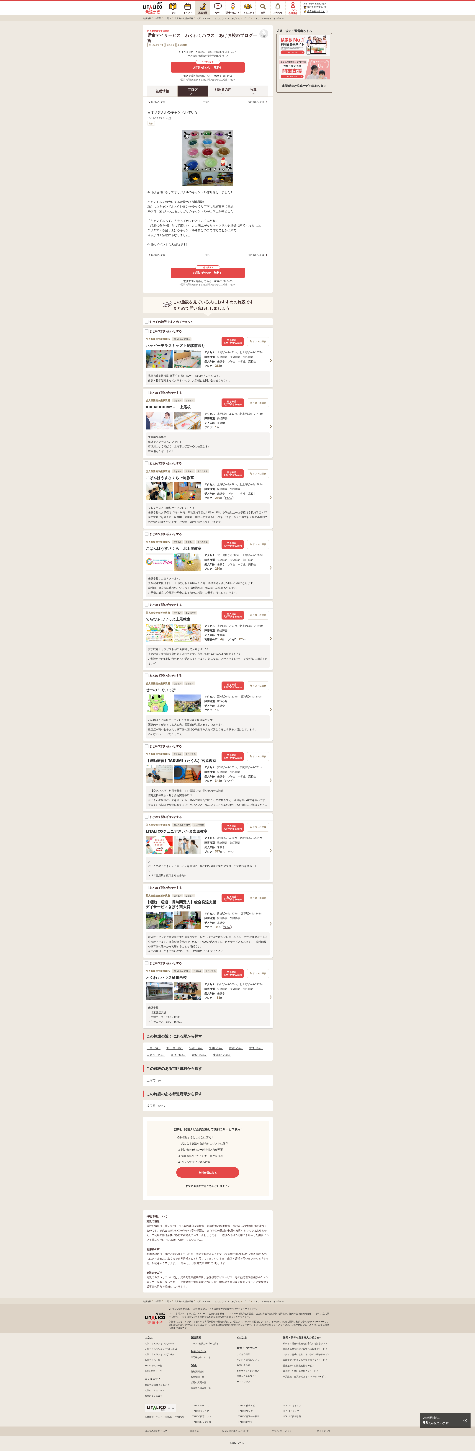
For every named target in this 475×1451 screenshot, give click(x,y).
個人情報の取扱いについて (235, 1431)
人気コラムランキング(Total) (159, 1343)
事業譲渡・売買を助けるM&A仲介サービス (304, 1376)
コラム (149, 1337)
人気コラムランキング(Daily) (159, 1354)
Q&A (194, 1365)
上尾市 (155, 1080)
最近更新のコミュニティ (157, 1384)
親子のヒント (198, 1351)
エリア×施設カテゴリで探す (205, 1343)
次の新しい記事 (256, 101)
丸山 (215, 1048)
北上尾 (173, 1048)
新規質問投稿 (197, 1371)
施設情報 (196, 1337)
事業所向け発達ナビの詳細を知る (304, 86)
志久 (255, 1048)
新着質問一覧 (197, 1376)
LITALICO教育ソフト (201, 1416)
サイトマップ (243, 1381)
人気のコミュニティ (155, 1390)
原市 (235, 1048)
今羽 (177, 1055)
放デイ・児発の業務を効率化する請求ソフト (305, 1343)
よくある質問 (243, 1354)
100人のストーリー (154, 1370)
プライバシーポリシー (283, 1431)
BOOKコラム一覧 (153, 1365)
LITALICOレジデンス (201, 1422)
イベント (242, 1337)
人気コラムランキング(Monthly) (161, 1349)
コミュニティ (152, 1378)
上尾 (152, 1048)
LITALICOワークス (200, 1405)
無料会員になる (208, 1172)
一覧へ (206, 101)
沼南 (195, 1048)
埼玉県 (155, 1106)
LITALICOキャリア (292, 1405)
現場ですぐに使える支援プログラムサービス (305, 1360)
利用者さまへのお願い (248, 1370)
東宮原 (221, 1055)
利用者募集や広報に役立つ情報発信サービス (305, 1349)
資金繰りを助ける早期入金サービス (301, 1370)
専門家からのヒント (201, 1357)
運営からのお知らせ (247, 1376)
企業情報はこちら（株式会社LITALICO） (165, 1417)
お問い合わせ (243, 1365)
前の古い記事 (158, 101)
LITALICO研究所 (245, 1422)
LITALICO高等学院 (292, 1416)
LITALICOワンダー (246, 1411)
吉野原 (155, 1055)
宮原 (198, 1055)
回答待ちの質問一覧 (201, 1387)
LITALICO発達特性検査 (248, 1416)
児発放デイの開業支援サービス (298, 1365)
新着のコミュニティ (155, 1395)
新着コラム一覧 (152, 1360)
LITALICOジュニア (200, 1411)
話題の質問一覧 (198, 1382)
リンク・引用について (248, 1359)
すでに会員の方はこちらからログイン (208, 1186)
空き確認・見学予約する (233, 342)
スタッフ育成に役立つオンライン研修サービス (306, 1354)
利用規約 (194, 1431)
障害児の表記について (156, 1431)
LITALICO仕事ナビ (246, 1405)
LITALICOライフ (291, 1411)
